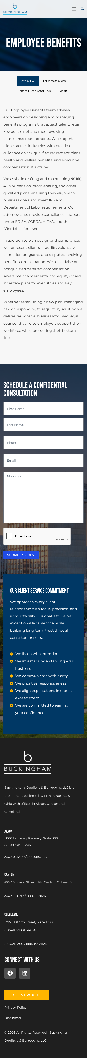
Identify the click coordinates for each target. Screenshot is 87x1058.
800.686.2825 (37, 857)
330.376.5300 (14, 857)
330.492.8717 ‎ (14, 896)
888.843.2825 (36, 944)
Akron (8, 831)
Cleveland (11, 914)
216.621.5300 (13, 944)
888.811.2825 (36, 896)
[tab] (28, 81)
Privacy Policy (15, 1008)
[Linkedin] (24, 973)
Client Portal (27, 995)
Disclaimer (12, 1018)
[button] (74, 9)
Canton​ (9, 874)
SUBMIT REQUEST (21, 555)
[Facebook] (10, 973)
